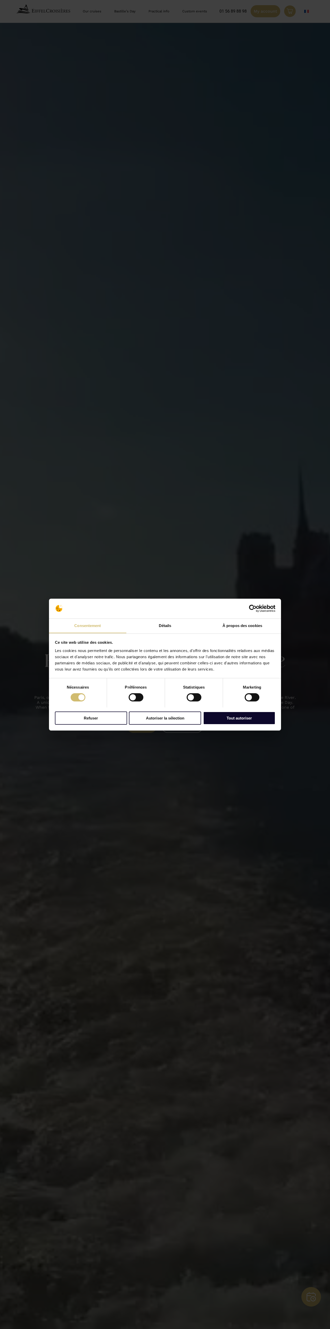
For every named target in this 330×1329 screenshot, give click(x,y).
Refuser (91, 718)
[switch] (136, 697)
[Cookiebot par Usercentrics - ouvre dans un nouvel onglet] (252, 608)
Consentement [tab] (87, 625)
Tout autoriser (239, 718)
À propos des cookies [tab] (242, 625)
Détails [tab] (165, 625)
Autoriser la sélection (165, 718)
